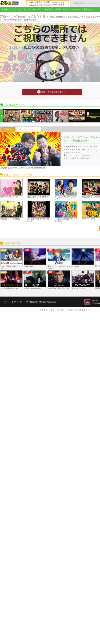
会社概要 (43, 310)
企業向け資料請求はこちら (79, 310)
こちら (32, 4)
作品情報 (8, 129)
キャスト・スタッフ (29, 129)
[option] (11, 116)
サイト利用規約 (57, 310)
